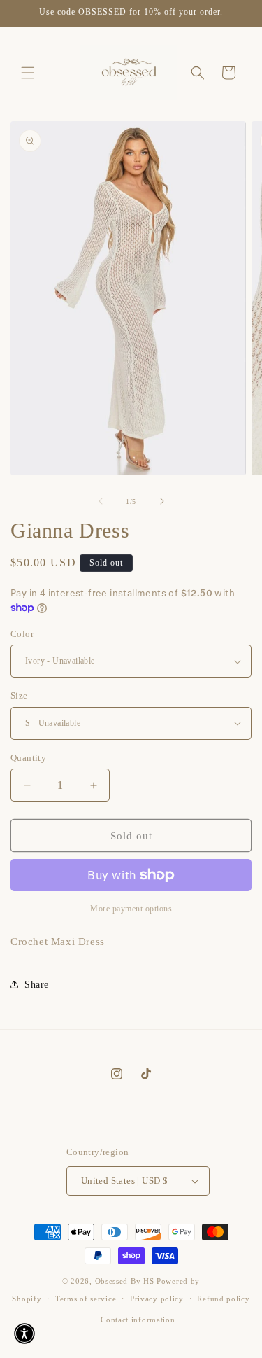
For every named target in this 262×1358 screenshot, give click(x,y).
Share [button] (36, 984)
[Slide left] (100, 501)
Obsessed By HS (124, 1281)
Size (19, 695)
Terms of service (85, 1298)
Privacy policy (157, 1298)
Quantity (28, 757)
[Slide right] (162, 501)
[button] (28, 72)
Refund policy (223, 1298)
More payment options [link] (131, 908)
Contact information (138, 1319)
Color (22, 634)
